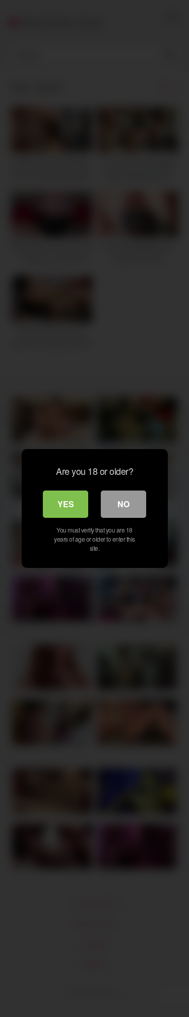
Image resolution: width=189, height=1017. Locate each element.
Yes (65, 504)
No (123, 504)
